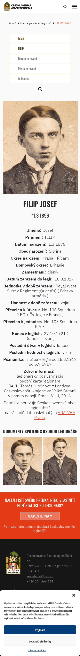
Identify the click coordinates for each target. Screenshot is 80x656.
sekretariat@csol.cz (40, 576)
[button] (74, 595)
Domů (12, 23)
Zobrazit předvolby (40, 641)
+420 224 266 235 (40, 581)
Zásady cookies (37, 650)
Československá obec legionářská (21, 7)
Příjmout (40, 630)
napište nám (40, 516)
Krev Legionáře (28, 23)
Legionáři (46, 23)
